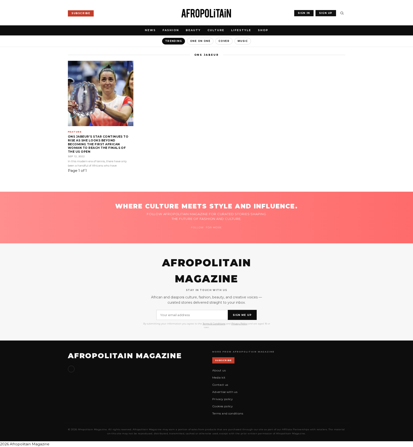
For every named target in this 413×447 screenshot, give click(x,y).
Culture (215, 30)
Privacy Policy (239, 323)
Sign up (71, 369)
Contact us (220, 384)
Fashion (171, 30)
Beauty (193, 30)
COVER (223, 41)
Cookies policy (222, 406)
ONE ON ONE (200, 41)
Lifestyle (241, 30)
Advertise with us (224, 392)
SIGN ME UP (242, 315)
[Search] (342, 13)
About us (219, 370)
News (150, 30)
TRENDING (173, 41)
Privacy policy (222, 399)
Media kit (218, 377)
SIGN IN (304, 13)
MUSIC (243, 41)
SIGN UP (325, 13)
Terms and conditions (227, 413)
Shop (263, 30)
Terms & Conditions (214, 323)
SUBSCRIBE (80, 13)
